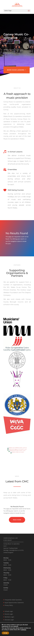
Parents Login (9, 614)
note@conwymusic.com (10, 538)
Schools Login (9, 611)
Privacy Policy (9, 605)
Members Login (9, 617)
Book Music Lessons (15, 70)
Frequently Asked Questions (13, 600)
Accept (5, 633)
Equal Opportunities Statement (14, 602)
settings (23, 629)
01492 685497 (7, 540)
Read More (17, 520)
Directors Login (9, 620)
